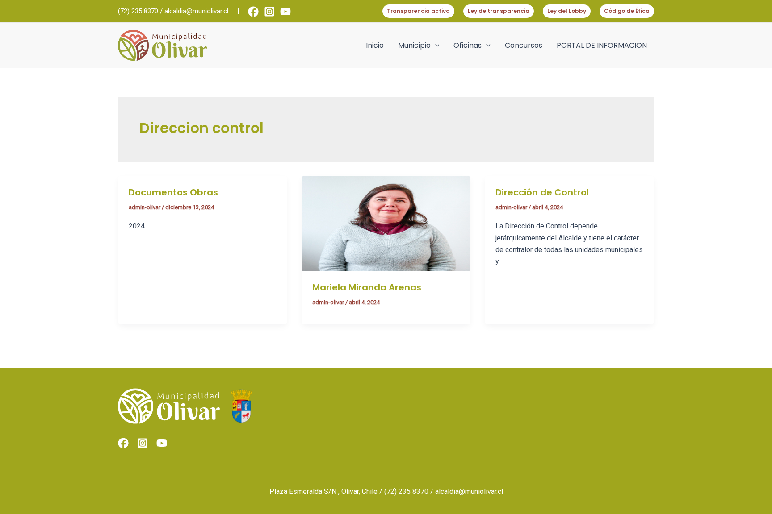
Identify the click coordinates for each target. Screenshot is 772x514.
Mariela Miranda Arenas (366, 287)
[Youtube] (285, 11)
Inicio (375, 45)
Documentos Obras (173, 192)
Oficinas (467, 45)
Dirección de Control (542, 192)
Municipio (414, 45)
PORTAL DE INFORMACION (602, 45)
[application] (435, 45)
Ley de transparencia (498, 11)
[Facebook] (253, 11)
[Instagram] (269, 11)
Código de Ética (627, 11)
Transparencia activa (418, 11)
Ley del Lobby (566, 11)
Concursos (523, 45)
